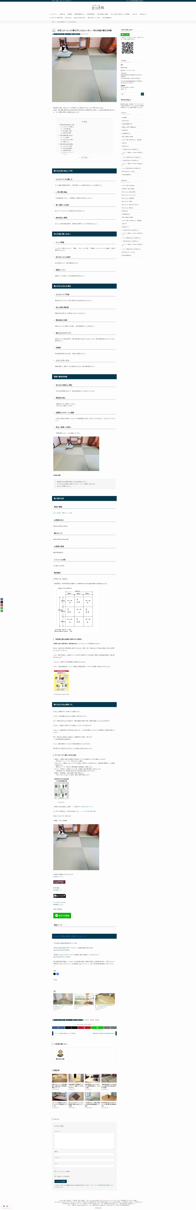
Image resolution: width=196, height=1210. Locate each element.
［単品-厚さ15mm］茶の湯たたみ (130, 149)
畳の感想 (92, 1020)
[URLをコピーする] (110, 1027)
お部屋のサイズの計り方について (84, 806)
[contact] (141, 1)
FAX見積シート (57, 890)
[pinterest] (135, 1)
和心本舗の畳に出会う (67, 135)
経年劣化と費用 (67, 133)
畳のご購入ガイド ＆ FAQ (128, 171)
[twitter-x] (129, 1)
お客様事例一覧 (126, 133)
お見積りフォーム (58, 876)
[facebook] (127, 1)
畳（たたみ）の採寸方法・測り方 (130, 204)
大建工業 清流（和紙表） (128, 188)
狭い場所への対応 (67, 131)
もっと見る (84, 157)
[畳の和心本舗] (98, 7)
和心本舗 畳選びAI (126, 174)
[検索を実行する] (142, 94)
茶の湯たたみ (125, 146)
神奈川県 (78, 34)
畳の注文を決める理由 (67, 144)
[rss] (139, 1)
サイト (56, 1163)
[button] (58, 1027)
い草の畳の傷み (67, 128)
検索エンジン (66, 141)
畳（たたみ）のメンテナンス (129, 195)
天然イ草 (125, 143)
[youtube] (137, 1)
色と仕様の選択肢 (67, 148)
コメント (57, 1131)
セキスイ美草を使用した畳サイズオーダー (70, 936)
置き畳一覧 (125, 130)
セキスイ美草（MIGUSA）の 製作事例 (131, 139)
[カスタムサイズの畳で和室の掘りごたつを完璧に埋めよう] (105, 998)
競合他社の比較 (67, 150)
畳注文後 (97, 1020)
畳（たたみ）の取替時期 (128, 198)
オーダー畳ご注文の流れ (90, 811)
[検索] (143, 1)
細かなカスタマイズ (68, 152)
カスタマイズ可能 (67, 146)
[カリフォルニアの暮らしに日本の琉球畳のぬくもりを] (63, 998)
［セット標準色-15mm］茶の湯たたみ (131, 157)
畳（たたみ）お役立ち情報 (128, 192)
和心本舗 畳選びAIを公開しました (84, 1005)
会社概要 (124, 117)
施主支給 (73, 34)
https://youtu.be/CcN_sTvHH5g (61, 957)
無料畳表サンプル (58, 904)
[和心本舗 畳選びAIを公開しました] (84, 998)
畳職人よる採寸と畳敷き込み (129, 127)
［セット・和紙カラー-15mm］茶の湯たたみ (132, 153)
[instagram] (131, 1)
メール (57, 1157)
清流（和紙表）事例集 (127, 136)
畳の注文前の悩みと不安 (67, 124)
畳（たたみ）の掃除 (127, 201)
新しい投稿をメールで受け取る (62, 1176)
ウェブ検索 (66, 137)
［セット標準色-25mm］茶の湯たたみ (131, 168)
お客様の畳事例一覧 (127, 124)
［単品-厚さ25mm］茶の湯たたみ (130, 160)
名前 (56, 1151)
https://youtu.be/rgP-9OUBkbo (61, 950)
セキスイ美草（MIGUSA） (59, 34)
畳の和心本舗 (60, 1059)
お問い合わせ (125, 120)
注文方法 (87, 1020)
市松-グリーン (68, 34)
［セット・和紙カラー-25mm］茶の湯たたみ (132, 164)
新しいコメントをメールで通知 (62, 1171)
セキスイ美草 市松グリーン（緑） (63, 513)
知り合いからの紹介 (68, 139)
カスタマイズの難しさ (68, 126)
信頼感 (65, 154)
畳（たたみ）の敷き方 (127, 207)
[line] (133, 1)
